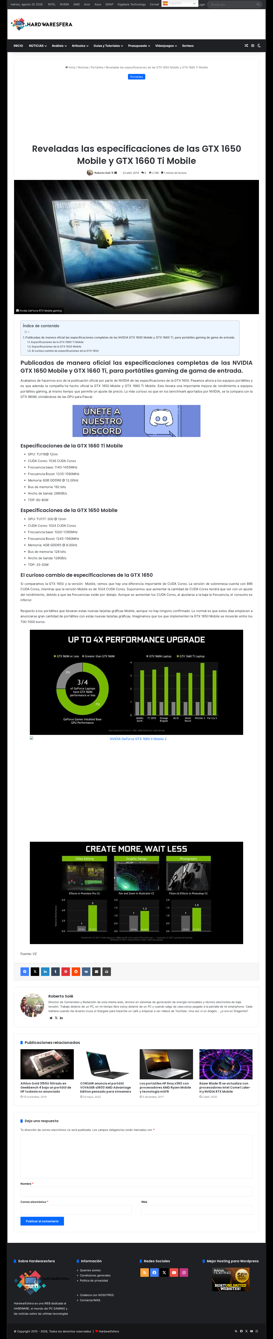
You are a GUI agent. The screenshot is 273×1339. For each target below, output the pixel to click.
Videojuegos (164, 45)
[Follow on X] (112, 172)
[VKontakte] (86, 971)
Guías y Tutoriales (107, 45)
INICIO (18, 45)
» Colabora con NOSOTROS (95, 1295)
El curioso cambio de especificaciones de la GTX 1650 (65, 350)
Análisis (58, 45)
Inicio (72, 67)
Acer (87, 4)
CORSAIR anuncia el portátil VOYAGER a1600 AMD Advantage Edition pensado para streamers (105, 1087)
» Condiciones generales (93, 1275)
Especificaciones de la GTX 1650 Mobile (56, 346)
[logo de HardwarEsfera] (42, 24)
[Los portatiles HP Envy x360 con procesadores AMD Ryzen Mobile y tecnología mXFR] (166, 1064)
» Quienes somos (89, 1270)
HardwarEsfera (109, 1331)
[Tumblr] (55, 971)
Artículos (78, 45)
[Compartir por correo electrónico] (96, 971)
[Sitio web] (51, 1018)
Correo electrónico (34, 1202)
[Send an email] (115, 172)
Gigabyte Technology (132, 4)
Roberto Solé (102, 172)
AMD (76, 4)
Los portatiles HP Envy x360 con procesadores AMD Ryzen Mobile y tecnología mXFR (165, 1087)
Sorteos (188, 45)
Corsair (154, 4)
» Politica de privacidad (92, 1280)
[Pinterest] (65, 971)
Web (144, 1202)
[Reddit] (76, 971)
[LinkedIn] (45, 971)
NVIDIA (64, 4)
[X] (35, 971)
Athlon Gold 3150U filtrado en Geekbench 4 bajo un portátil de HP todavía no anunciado (45, 1087)
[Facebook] (24, 971)
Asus (97, 4)
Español (174, 3)
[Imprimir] (106, 971)
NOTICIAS (36, 45)
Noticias (83, 67)
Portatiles (97, 67)
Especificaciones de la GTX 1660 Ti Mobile (57, 342)
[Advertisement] (136, 111)
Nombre (26, 1183)
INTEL (52, 4)
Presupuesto (137, 45)
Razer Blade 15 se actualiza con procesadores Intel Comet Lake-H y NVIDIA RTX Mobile (225, 1087)
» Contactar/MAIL (89, 1300)
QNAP (109, 4)
